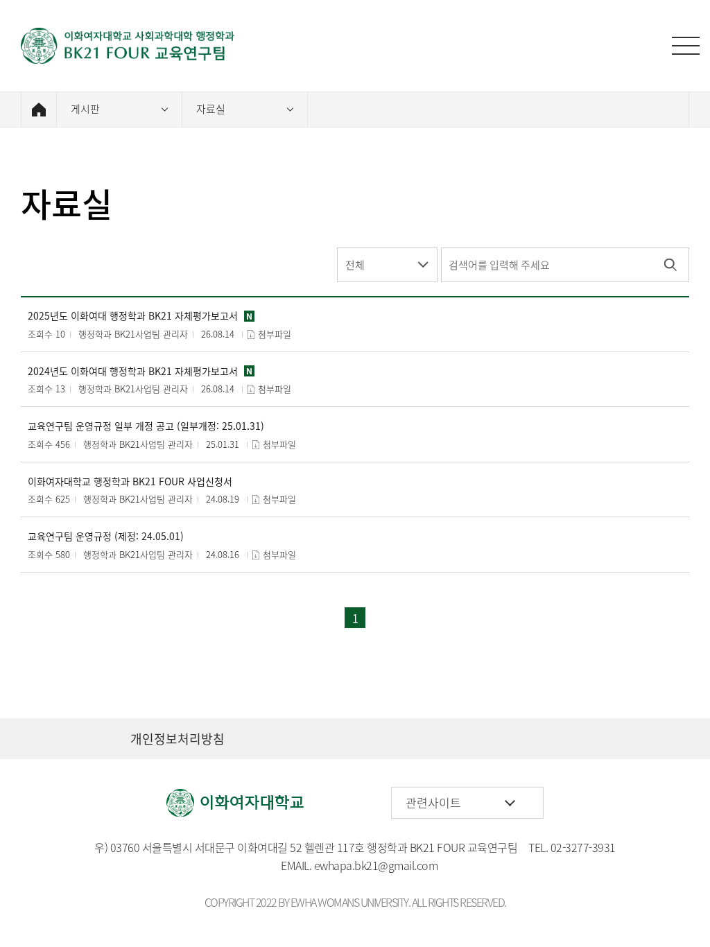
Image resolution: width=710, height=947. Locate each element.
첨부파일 (274, 333)
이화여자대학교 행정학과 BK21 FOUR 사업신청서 (130, 481)
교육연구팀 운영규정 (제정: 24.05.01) (106, 536)
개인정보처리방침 (177, 739)
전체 (355, 264)
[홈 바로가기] (39, 109)
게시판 (85, 108)
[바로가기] (128, 46)
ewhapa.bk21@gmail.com (376, 865)
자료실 (210, 108)
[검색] (670, 264)
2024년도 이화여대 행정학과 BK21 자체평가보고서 (133, 371)
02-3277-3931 (583, 847)
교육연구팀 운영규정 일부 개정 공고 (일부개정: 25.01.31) (146, 426)
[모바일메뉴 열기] (686, 46)
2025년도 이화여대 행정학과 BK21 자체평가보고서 (133, 315)
